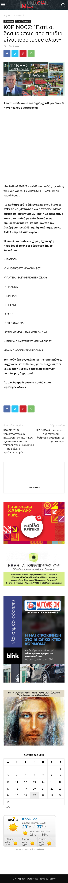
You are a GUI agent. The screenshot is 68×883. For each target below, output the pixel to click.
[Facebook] (6, 53)
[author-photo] (34, 482)
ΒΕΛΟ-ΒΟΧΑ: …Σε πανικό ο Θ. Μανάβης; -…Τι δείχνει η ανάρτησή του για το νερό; (50, 436)
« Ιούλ (7, 807)
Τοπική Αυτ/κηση (23, 21)
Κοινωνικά (19, 15)
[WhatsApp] (31, 53)
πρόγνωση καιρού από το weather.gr (29, 849)
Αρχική (6, 15)
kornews (34, 487)
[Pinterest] (23, 53)
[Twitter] (15, 53)
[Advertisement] (34, 149)
